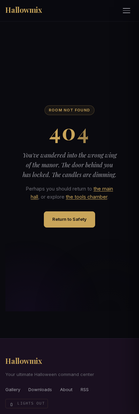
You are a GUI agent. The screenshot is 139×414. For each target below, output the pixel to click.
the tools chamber (86, 197)
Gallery (12, 389)
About (66, 389)
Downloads (40, 389)
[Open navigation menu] (127, 11)
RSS (85, 389)
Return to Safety (69, 219)
